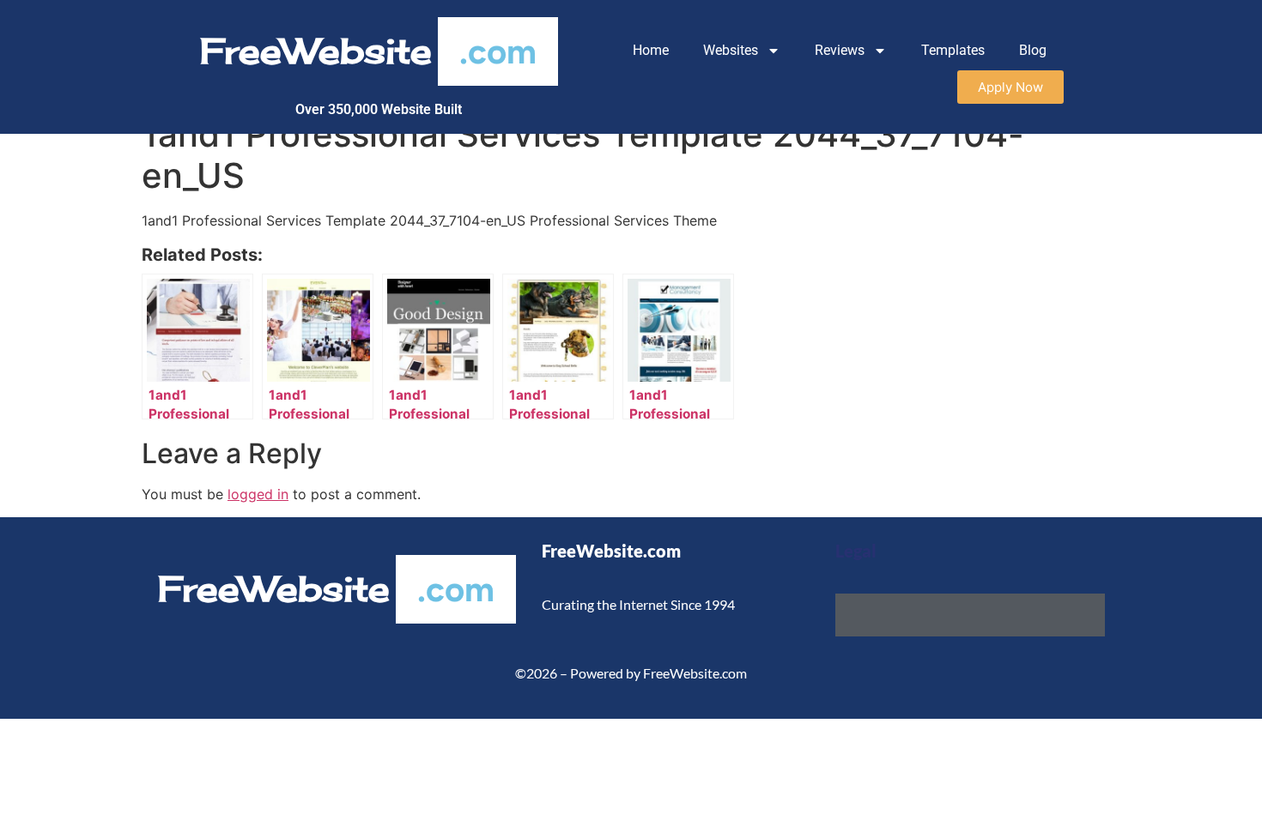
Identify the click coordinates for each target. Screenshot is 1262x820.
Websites (730, 50)
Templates (953, 50)
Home (651, 50)
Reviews (840, 50)
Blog (1033, 50)
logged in (258, 494)
